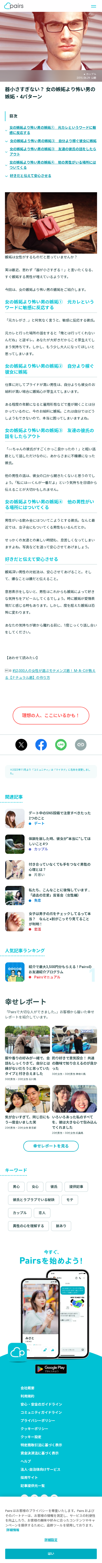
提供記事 (76, 1187)
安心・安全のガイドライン (41, 1404)
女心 (35, 1187)
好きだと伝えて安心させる (30, 176)
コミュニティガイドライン (41, 1412)
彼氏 (54, 1187)
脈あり (61, 1226)
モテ (69, 1200)
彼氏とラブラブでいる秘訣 (33, 1200)
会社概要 (27, 1388)
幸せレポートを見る (51, 1146)
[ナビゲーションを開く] (92, 6)
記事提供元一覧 (33, 1486)
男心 (16, 1187)
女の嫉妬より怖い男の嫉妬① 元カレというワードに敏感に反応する (52, 130)
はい (51, 1554)
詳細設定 (51, 1540)
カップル (20, 1213)
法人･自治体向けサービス (40, 1469)
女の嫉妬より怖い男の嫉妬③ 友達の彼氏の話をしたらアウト (53, 151)
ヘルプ (26, 1461)
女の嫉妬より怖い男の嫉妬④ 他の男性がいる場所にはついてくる (52, 165)
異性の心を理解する (28, 1226)
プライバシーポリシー (38, 1421)
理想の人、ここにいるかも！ (51, 715)
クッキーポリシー (34, 1429)
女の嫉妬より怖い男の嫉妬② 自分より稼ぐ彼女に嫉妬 (53, 141)
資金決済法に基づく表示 (40, 1453)
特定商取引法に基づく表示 (41, 1445)
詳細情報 (12, 1530)
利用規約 (27, 1396)
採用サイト (29, 1478)
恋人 (42, 1213)
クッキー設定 (31, 1437)
